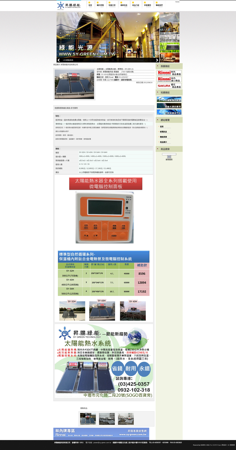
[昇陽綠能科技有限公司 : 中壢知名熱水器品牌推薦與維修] (69, 9)
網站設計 (224, 445)
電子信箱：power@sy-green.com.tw (98, 442)
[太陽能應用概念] (169, 99)
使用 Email (109, 77)
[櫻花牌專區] (169, 88)
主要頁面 (100, 69)
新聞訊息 (163, 132)
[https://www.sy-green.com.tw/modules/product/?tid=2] (101, 439)
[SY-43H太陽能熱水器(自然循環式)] (88, 419)
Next (157, 60)
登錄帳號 (232, 445)
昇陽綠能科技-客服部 (111, 72)
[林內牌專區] (169, 73)
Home (177, 2)
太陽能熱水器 (110, 69)
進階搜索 (169, 159)
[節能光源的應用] (169, 105)
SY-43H (128, 69)
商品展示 (163, 142)
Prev (59, 60)
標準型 (120, 69)
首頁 (161, 127)
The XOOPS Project (215, 445)
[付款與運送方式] (169, 112)
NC (228, 445)
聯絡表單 (163, 137)
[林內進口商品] (169, 79)
